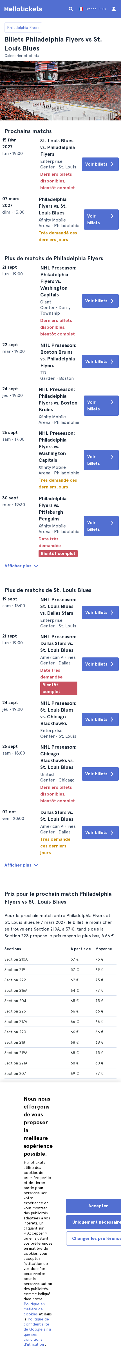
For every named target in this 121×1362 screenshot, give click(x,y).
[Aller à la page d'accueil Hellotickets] (24, 9)
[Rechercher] (71, 9)
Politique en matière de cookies (34, 1309)
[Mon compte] (114, 9)
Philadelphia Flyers (23, 27)
